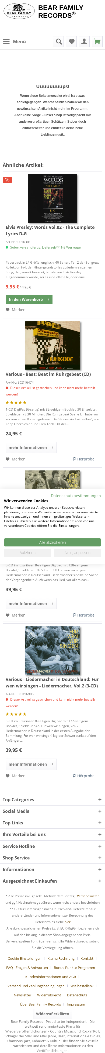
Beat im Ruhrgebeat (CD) (48, 374)
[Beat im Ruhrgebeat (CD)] (52, 345)
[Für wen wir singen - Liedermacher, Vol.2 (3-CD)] (52, 650)
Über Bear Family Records (40, 1004)
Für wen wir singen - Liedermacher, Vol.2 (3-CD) (52, 682)
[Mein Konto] (84, 41)
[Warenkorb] (97, 41)
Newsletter (22, 995)
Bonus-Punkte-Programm (74, 967)
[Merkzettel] (71, 41)
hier (68, 922)
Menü (19, 41)
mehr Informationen (28, 447)
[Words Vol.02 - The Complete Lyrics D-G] (52, 198)
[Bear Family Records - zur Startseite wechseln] (19, 11)
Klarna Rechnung (61, 958)
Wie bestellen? (82, 985)
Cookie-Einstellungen (24, 958)
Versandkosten (88, 896)
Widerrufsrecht (49, 995)
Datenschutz (77, 995)
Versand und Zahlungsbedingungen (36, 985)
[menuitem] (14, 41)
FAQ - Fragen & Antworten (27, 967)
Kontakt (86, 958)
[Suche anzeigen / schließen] (58, 41)
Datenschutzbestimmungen (76, 495)
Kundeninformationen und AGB (50, 976)
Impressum (76, 1004)
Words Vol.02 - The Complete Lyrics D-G (50, 230)
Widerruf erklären (52, 1013)
